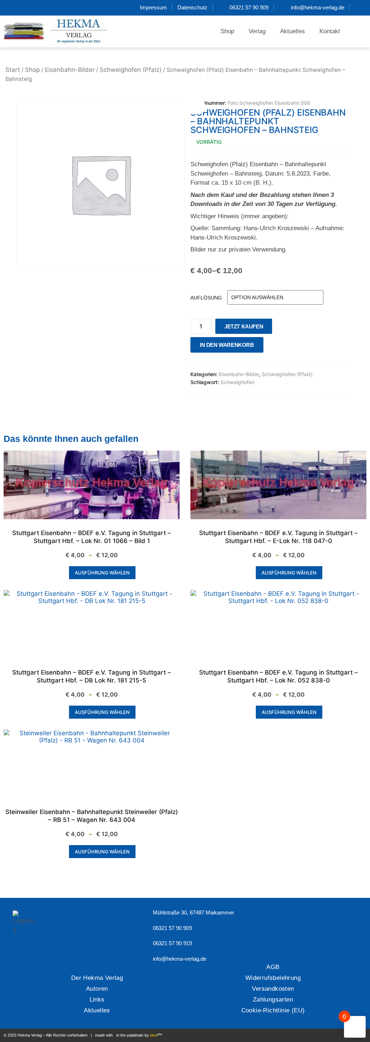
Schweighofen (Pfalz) (131, 69)
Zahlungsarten (273, 999)
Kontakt (329, 31)
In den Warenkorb (227, 345)
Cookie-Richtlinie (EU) (273, 1010)
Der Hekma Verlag (97, 977)
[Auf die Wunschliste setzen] (271, 347)
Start (12, 69)
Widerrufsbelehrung (273, 977)
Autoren (97, 988)
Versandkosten (273, 988)
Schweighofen (237, 382)
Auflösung (206, 298)
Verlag (257, 31)
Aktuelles (292, 31)
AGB (272, 967)
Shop (227, 31)
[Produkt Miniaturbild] (191, 107)
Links (97, 999)
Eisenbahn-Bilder (70, 69)
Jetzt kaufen (243, 326)
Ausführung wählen (102, 573)
